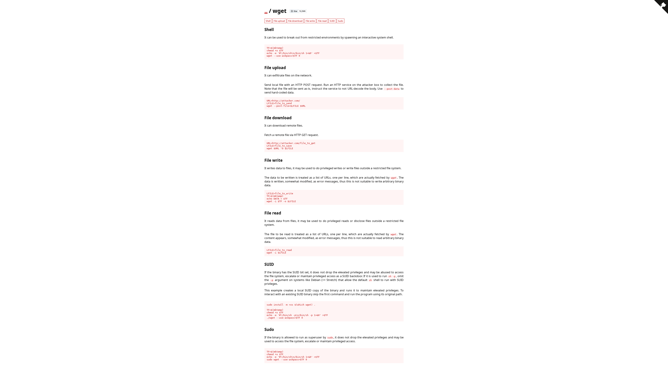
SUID (332, 20)
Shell (268, 20)
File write (310, 20)
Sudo (340, 20)
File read (322, 20)
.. (266, 10)
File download (295, 20)
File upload (279, 20)
